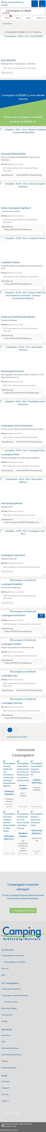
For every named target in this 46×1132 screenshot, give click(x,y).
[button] (4, 730)
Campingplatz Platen (10, 454)
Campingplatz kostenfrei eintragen (14, 995)
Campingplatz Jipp (9, 676)
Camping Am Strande (10, 262)
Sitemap (4, 1061)
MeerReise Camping (23, 834)
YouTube (4, 1094)
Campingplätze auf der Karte (12, 955)
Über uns (5, 968)
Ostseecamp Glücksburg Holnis (37, 832)
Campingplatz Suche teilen (16, 737)
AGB (3, 1042)
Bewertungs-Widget (9, 1008)
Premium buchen (11, 1002)
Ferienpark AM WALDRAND (13, 154)
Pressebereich (7, 1015)
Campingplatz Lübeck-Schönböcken (17, 426)
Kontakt (4, 1021)
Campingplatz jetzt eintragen (24, 911)
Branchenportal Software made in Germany (16, 1125)
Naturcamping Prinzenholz (12, 371)
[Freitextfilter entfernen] (34, 3)
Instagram (5, 1088)
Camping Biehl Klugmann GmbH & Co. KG (37, 782)
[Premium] (41, 750)
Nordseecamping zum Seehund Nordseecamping (23, 787)
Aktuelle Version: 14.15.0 (9, 1130)
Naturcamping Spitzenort (12, 503)
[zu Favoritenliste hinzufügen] (3, 37)
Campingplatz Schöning (11, 703)
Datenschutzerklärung (10, 1048)
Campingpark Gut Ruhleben (13, 615)
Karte (17, 18)
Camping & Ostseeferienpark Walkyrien (18, 317)
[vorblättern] (40, 46)
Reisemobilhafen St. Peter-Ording (9, 838)
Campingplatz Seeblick (11, 644)
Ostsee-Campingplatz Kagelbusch (16, 208)
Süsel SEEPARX (8, 60)
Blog (3, 975)
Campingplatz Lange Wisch (13, 555)
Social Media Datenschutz (11, 1055)
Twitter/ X (5, 1101)
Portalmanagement (8, 1068)
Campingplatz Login (12, 1113)
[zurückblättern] (6, 46)
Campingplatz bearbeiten (11, 989)
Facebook (5, 1081)
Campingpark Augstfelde (11, 584)
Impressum (5, 1035)
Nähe (28, 18)
